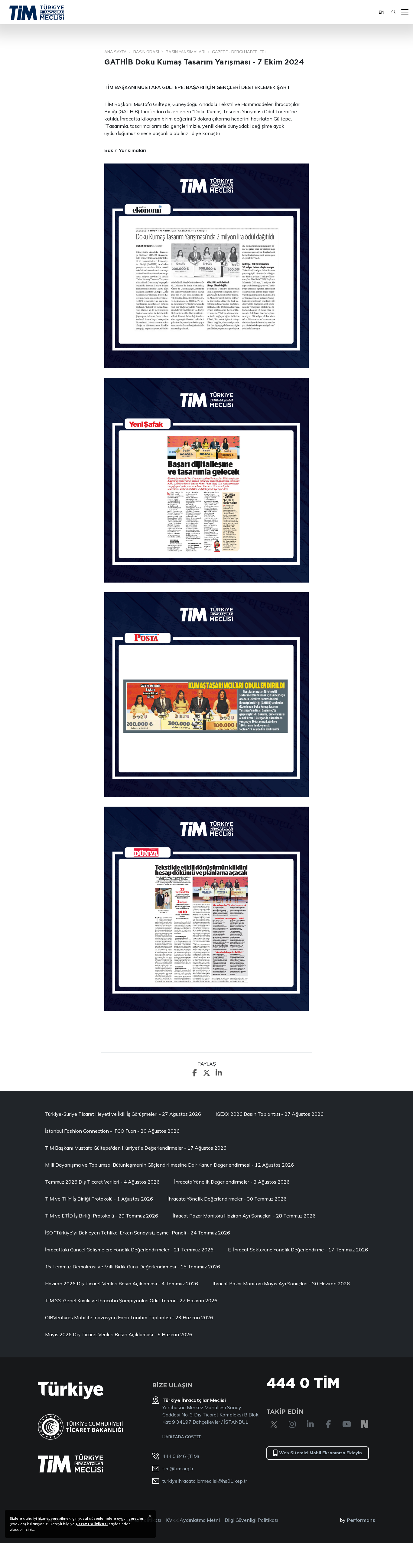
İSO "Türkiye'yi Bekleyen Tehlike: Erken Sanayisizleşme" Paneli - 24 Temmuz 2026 (137, 1233)
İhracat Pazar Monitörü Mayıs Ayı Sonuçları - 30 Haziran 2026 (281, 1283)
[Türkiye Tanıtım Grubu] (70, 1390)
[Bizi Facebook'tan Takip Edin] (328, 1424)
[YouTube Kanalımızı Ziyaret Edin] (346, 1424)
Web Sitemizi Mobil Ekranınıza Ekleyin (320, 1452)
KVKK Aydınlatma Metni (193, 1520)
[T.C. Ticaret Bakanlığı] (80, 1427)
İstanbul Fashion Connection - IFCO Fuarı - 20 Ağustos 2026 (112, 1131)
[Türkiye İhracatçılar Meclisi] (70, 1463)
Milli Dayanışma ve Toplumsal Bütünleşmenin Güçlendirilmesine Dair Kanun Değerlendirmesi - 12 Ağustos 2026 (169, 1165)
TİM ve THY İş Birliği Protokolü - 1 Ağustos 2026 (99, 1199)
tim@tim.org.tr (177, 1468)
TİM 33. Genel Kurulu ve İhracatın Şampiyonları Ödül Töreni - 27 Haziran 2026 (131, 1300)
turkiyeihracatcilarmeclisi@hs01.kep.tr (204, 1481)
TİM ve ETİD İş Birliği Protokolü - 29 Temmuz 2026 (101, 1216)
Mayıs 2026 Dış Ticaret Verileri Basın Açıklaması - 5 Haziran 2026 (118, 1334)
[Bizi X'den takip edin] (273, 1424)
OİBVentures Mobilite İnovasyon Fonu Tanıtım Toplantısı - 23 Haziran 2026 (129, 1317)
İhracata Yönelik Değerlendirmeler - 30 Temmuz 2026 (227, 1199)
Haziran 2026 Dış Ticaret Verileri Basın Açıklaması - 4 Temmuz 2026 (121, 1283)
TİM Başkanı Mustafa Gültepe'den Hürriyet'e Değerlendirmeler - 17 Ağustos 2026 (135, 1148)
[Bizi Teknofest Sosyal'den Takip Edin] (364, 1424)
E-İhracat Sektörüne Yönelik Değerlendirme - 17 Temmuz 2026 (298, 1250)
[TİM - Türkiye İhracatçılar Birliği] (36, 12)
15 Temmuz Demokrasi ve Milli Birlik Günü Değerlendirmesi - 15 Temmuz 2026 (132, 1267)
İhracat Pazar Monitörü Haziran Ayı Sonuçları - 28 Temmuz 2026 (244, 1216)
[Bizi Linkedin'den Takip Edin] (310, 1424)
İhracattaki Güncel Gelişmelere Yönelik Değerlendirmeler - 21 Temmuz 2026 (129, 1250)
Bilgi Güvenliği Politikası (251, 1520)
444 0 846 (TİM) (180, 1456)
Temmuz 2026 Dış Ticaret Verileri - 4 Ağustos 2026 (102, 1182)
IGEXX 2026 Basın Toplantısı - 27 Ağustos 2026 (270, 1114)
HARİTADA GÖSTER (182, 1436)
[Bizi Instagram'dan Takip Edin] (292, 1424)
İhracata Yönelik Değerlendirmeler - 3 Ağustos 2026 (232, 1182)
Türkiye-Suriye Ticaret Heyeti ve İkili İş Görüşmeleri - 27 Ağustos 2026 (123, 1114)
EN (381, 12)
